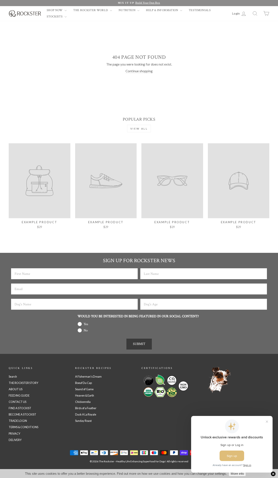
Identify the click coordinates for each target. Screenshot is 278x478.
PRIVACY (14, 433)
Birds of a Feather (85, 408)
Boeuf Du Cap (83, 383)
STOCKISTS (55, 17)
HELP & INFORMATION (162, 10)
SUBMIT (139, 344)
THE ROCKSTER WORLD (91, 10)
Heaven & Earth (84, 395)
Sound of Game (84, 389)
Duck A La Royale (85, 414)
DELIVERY (15, 440)
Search (13, 376)
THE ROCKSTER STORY (23, 383)
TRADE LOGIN (18, 420)
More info (237, 473)
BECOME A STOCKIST (22, 414)
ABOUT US (15, 389)
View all (139, 128)
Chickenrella (83, 402)
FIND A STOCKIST (20, 408)
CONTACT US (17, 402)
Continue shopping (139, 71)
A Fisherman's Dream (88, 376)
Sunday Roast (83, 420)
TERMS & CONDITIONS (23, 427)
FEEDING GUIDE (19, 395)
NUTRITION (127, 10)
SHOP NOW (55, 10)
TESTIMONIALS (200, 10)
